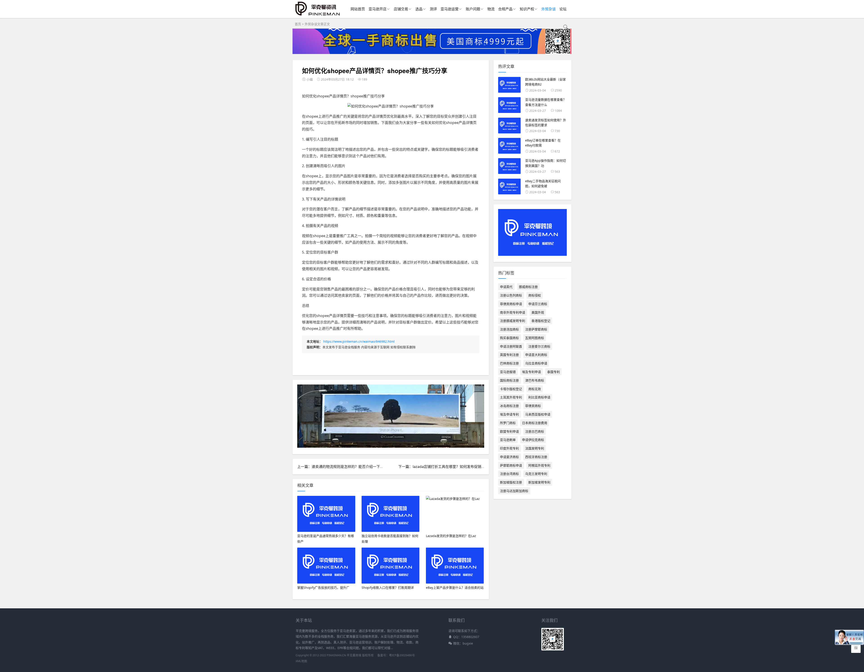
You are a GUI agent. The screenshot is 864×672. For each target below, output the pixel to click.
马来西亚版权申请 (537, 414)
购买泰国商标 (509, 338)
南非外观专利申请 (512, 312)
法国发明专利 (534, 448)
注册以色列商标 (511, 295)
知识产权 (527, 9)
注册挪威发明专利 (512, 321)
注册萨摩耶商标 (536, 329)
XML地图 (301, 661)
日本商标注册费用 (534, 423)
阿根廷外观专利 (539, 465)
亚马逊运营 (450, 9)
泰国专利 (553, 372)
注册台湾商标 (509, 474)
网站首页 (358, 9)
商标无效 (534, 389)
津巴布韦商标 (534, 380)
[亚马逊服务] (317, 15)
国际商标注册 (509, 380)
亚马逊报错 (508, 372)
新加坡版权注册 (511, 482)
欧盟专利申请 (509, 431)
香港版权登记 (540, 321)
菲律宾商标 (533, 406)
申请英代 (506, 287)
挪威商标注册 (528, 287)
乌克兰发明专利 (536, 474)
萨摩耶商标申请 (511, 465)
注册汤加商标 (509, 329)
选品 (419, 9)
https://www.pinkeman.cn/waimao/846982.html (359, 341)
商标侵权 (534, 295)
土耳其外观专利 (511, 397)
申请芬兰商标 (537, 304)
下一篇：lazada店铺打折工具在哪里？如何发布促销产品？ (445, 466)
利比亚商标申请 (539, 397)
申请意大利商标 (536, 355)
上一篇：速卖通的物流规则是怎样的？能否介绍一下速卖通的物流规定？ (354, 466)
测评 (433, 9)
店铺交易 (401, 9)
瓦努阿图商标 (534, 338)
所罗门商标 (508, 423)
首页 (298, 24)
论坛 (563, 9)
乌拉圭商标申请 (536, 363)
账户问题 (473, 9)
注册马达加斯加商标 (514, 491)
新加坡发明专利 (539, 482)
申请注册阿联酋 (511, 346)
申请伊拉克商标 (533, 440)
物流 (491, 9)
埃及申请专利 (509, 414)
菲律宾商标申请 (511, 304)
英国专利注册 (509, 355)
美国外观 (537, 312)
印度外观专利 (509, 448)
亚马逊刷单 (508, 440)
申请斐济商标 (509, 457)
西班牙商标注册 (536, 457)
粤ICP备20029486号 (402, 655)
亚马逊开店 (378, 9)
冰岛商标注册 (509, 406)
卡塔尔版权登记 (511, 389)
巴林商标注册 (509, 363)
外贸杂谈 (548, 9)
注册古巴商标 (534, 431)
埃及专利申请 (531, 372)
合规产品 (505, 9)
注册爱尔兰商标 (539, 346)
